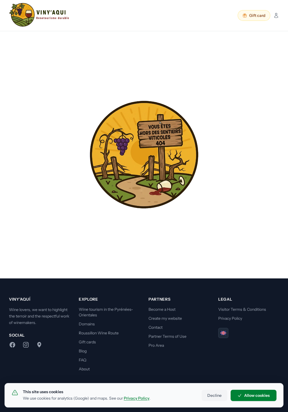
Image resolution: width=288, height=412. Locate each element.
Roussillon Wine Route (99, 333)
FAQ (82, 360)
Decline (214, 395)
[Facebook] (12, 344)
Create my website (165, 318)
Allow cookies (257, 395)
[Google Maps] (39, 344)
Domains (87, 324)
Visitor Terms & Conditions (242, 309)
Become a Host (162, 309)
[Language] (223, 333)
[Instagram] (25, 344)
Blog (83, 351)
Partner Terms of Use (167, 336)
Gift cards (87, 342)
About (84, 369)
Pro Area (156, 345)
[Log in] (276, 15)
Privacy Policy (230, 318)
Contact (155, 327)
